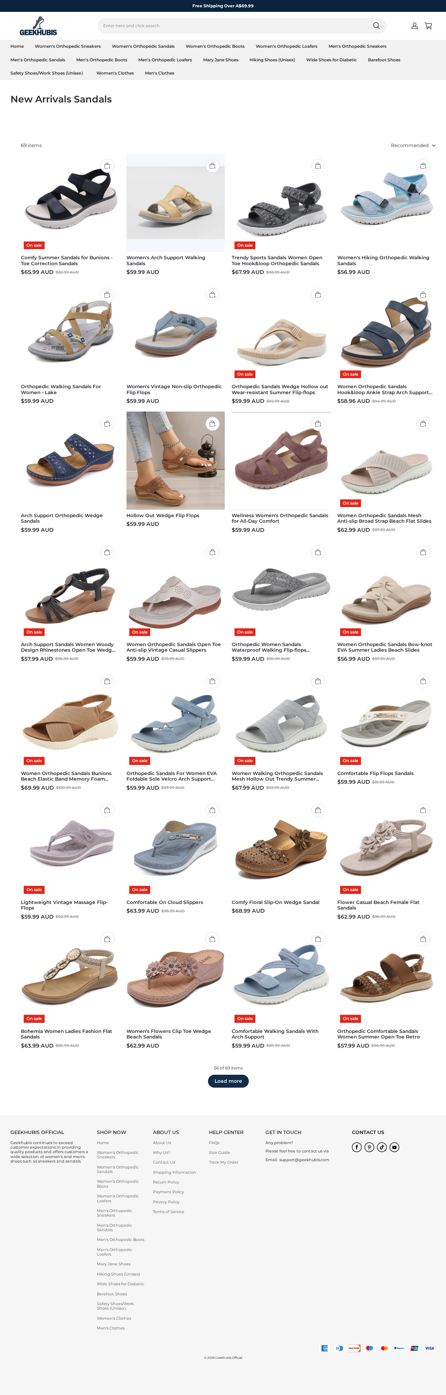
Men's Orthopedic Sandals (37, 59)
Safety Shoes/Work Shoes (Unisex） (47, 73)
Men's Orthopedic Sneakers (357, 46)
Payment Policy (168, 1191)
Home (17, 46)
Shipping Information (174, 1172)
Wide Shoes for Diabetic (331, 59)
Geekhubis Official (228, 1357)
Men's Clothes (159, 73)
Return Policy (166, 1182)
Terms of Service (168, 1211)
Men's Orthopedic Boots (101, 59)
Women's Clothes (115, 73)
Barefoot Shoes (384, 59)
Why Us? (161, 1152)
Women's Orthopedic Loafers (286, 46)
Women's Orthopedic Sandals (143, 46)
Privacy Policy (166, 1201)
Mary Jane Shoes (220, 59)
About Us (162, 1142)
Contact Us (164, 1162)
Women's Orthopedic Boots (215, 46)
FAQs (214, 1142)
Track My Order (223, 1162)
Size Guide (219, 1152)
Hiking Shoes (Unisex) (272, 59)
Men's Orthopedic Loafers (165, 59)
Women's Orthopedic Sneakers (68, 46)
